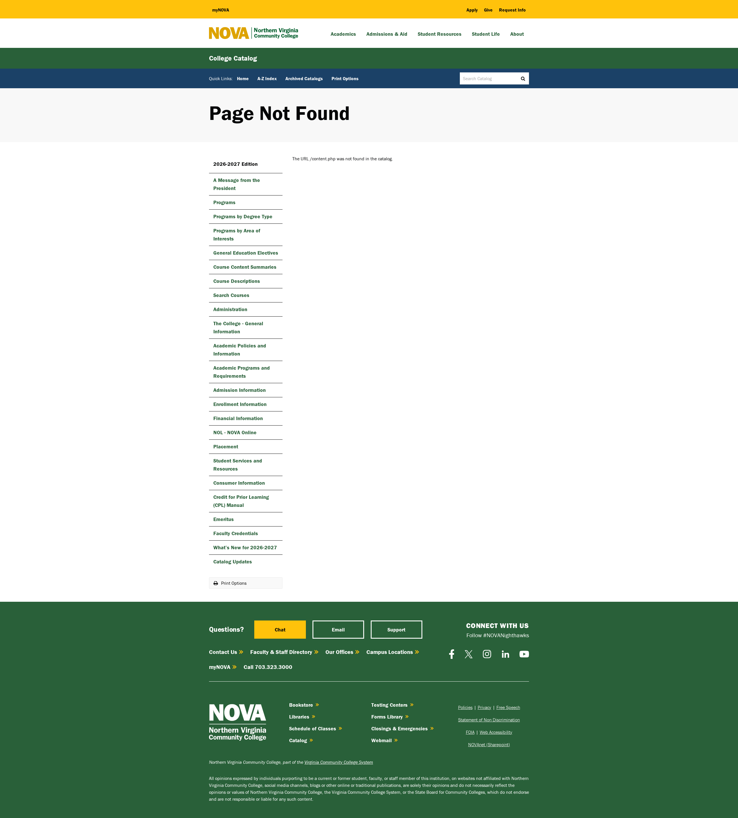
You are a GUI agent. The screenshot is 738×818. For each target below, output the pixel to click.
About (517, 34)
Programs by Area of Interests (236, 234)
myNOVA (219, 666)
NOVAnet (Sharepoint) (489, 744)
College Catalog (233, 58)
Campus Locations (389, 651)
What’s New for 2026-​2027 (245, 547)
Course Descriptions (236, 281)
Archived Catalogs (304, 78)
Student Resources (440, 34)
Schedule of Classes (312, 728)
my (220, 10)
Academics (343, 34)
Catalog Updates (232, 561)
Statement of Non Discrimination (489, 720)
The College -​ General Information (238, 327)
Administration (230, 309)
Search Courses (231, 295)
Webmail (381, 740)
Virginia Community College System (338, 762)
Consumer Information (239, 482)
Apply (472, 10)
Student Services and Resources (237, 464)
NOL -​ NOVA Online (235, 432)
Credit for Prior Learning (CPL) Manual (241, 501)
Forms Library (387, 716)
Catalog (298, 740)
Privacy (484, 707)
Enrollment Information (240, 404)
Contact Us (223, 651)
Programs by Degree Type (242, 216)
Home (243, 78)
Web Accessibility (496, 732)
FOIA (470, 732)
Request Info (512, 10)
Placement (225, 446)
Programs (224, 202)
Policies (465, 707)
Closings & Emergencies (399, 728)
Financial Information (238, 418)
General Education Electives (245, 252)
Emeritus (223, 519)
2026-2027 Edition (235, 164)
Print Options (345, 78)
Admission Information (239, 390)
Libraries (299, 716)
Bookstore (301, 705)
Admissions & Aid (386, 34)
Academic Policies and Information (239, 349)
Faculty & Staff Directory (281, 651)
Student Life (486, 34)
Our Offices (339, 651)
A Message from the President (236, 184)
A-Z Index (267, 78)
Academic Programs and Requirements (241, 371)
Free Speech (508, 707)
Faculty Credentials (235, 533)
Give (488, 10)
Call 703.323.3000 (268, 666)
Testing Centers (389, 705)
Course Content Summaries (244, 267)
